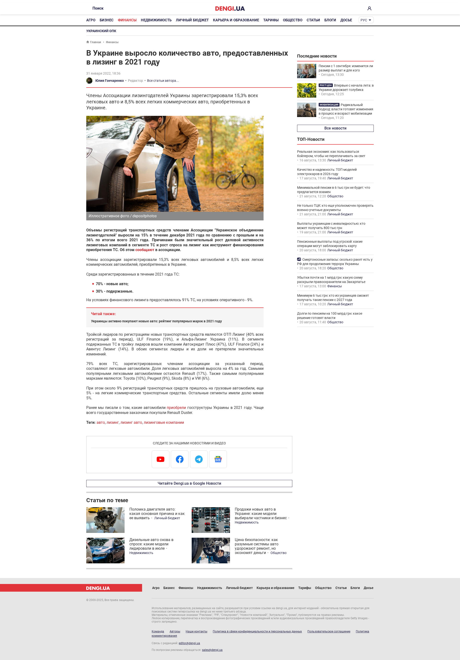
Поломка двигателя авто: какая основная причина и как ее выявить (157, 513)
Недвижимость (156, 20)
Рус (364, 20)
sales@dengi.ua (212, 650)
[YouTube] (160, 459)
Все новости (335, 128)
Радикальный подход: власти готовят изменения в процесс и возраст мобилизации (346, 109)
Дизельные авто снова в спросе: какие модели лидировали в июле (151, 544)
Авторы (175, 631)
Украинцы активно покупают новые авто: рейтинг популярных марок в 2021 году (156, 321)
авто (101, 422)
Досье (346, 20)
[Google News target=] (218, 459)
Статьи (313, 20)
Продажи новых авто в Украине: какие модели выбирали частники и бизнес (261, 513)
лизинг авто (131, 422)
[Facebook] (180, 459)
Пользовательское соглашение (328, 631)
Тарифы (271, 20)
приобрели (176, 407)
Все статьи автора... (163, 80)
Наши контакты (196, 631)
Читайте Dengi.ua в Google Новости (189, 483)
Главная (95, 42)
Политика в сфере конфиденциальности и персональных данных (257, 631)
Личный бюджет (192, 20)
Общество (292, 20)
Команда (158, 631)
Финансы (127, 20)
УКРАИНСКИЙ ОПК (101, 31)
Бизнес (107, 20)
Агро (90, 20)
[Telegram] (199, 459)
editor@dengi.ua (189, 643)
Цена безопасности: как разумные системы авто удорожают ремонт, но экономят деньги (256, 546)
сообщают (144, 250)
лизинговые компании (164, 422)
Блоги (330, 20)
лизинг (113, 422)
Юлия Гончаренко (109, 80)
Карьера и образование (236, 20)
